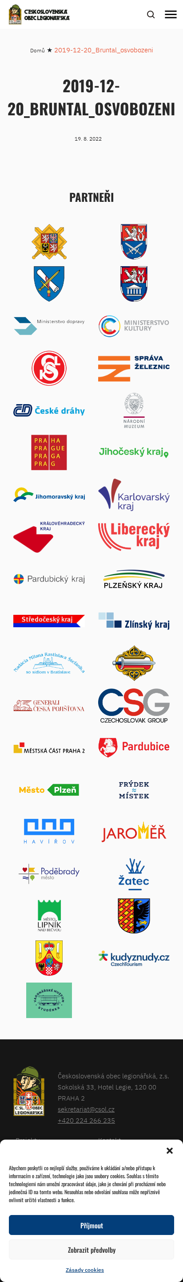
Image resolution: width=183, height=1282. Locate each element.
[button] (169, 1150)
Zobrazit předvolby (91, 1249)
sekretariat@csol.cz (86, 1109)
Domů (37, 50)
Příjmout (91, 1225)
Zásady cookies (85, 1269)
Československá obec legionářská (47, 15)
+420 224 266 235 (86, 1120)
